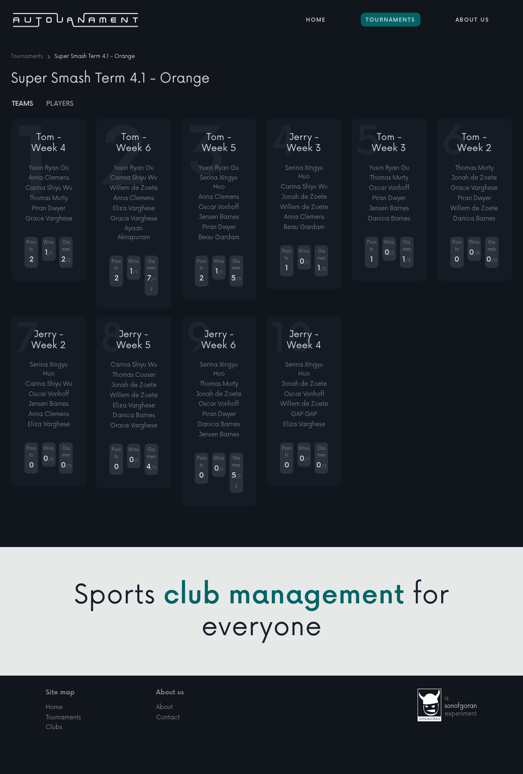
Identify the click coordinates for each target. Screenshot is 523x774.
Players (60, 104)
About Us (472, 20)
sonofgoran (461, 706)
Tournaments (390, 20)
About (164, 707)
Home (316, 20)
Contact (168, 717)
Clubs (54, 727)
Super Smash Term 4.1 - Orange (94, 56)
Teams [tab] (22, 104)
